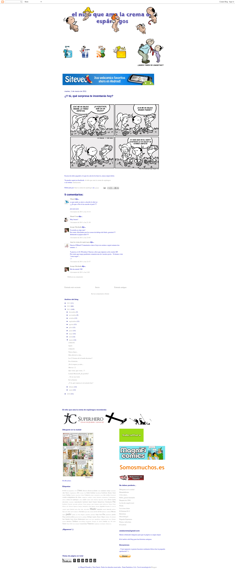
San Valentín (66, 519)
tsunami (77, 524)
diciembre (72, 312)
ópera (63, 514)
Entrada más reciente (73, 287)
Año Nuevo (65, 493)
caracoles (77, 495)
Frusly (121, 506)
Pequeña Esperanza (125, 519)
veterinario (102, 524)
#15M (64, 491)
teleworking (82, 521)
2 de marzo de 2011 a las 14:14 (80, 212)
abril (70, 337)
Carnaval (87, 495)
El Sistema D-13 (124, 511)
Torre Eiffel (70, 524)
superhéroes (97, 519)
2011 (69, 309)
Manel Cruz (74, 216)
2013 (69, 303)
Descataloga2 (123, 516)
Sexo (71, 519)
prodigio (85, 517)
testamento (88, 521)
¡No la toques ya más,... (76, 364)
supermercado (104, 519)
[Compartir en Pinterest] (118, 188)
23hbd (79, 490)
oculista (108, 511)
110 (75, 491)
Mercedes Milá (66, 511)
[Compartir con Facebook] (115, 188)
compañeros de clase (74, 497)
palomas (93, 514)
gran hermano (95, 504)
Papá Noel (99, 514)
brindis (64, 495)
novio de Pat (97, 511)
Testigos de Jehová (97, 521)
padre (68, 514)
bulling (68, 495)
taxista (64, 521)
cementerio (97, 495)
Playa (64, 517)
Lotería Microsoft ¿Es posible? (78, 373)
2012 (69, 306)
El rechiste (122, 524)
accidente (94, 491)
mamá (104, 509)
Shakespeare (81, 519)
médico (114, 509)
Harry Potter (112, 504)
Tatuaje (114, 519)
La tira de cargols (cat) (126, 503)
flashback (64, 504)
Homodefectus (124, 492)
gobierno (80, 504)
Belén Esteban (91, 493)
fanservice (101, 502)
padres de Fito (76, 514)
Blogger (153, 567)
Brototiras (122, 514)
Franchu (70, 504)
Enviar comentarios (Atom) (100, 294)
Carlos (82, 495)
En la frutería (72, 380)
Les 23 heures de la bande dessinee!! (80, 358)
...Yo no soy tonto (74, 377)
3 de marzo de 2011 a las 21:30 (80, 222)
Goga (84, 504)
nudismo (104, 511)
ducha (114, 499)
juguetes (102, 506)
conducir (90, 497)
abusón (90, 491)
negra (85, 511)
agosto (71, 324)
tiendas (105, 521)
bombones (104, 493)
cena (101, 495)
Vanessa (90, 523)
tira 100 (110, 521)
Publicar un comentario (75, 277)
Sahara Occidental (111, 517)
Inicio (97, 287)
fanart (90, 502)
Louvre (72, 509)
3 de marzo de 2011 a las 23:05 (80, 237)
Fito (114, 501)
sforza (75, 519)
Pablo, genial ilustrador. (127, 497)
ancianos (113, 491)
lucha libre (77, 509)
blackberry (98, 493)
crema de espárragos (72, 499)
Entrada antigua (120, 287)
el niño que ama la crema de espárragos (98, 180)
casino (92, 495)
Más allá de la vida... (75, 355)
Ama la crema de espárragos (80, 242)
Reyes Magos (101, 517)
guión (101, 504)
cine (104, 495)
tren (74, 524)
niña (88, 511)
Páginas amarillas (85, 514)
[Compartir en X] (113, 188)
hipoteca (76, 506)
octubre (71, 318)
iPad (90, 506)
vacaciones (83, 524)
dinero (105, 499)
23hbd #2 (71, 342)
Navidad (81, 511)
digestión (101, 499)
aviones (82, 493)
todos (114, 521)
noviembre (72, 315)
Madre (93, 509)
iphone (93, 506)
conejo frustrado (97, 497)
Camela (73, 495)
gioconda (75, 504)
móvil (72, 511)
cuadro (85, 499)
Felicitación (108, 502)
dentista (96, 499)
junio (71, 330)
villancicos (108, 524)
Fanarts (95, 502)
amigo (109, 491)
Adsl (99, 491)
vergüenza (96, 524)
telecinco (69, 521)
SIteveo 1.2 (72, 367)
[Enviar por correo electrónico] (108, 188)
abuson (85, 491)
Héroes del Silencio (67, 506)
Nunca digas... (73, 352)
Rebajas (89, 517)
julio (71, 327)
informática (85, 506)
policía (68, 517)
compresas (84, 497)
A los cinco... (123, 495)
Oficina (113, 511)
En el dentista (72, 361)
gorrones (89, 504)
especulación (78, 502)
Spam (87, 519)
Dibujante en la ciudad (126, 489)
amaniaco (103, 491)
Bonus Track (112, 493)
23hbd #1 (71, 349)
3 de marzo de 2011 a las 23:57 (80, 261)
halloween (105, 504)
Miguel (72, 199)
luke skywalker (85, 509)
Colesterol (113, 495)
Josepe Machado (76, 227)
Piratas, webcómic (125, 522)
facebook (85, 502)
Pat (104, 514)
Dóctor (110, 499)
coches (108, 495)
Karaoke (107, 506)
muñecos (76, 511)
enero (71, 390)
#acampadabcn (70, 491)
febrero (71, 387)
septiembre (73, 321)
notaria (92, 511)
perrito (114, 514)
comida (64, 497)
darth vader (90, 499)
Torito (64, 524)
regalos (94, 517)
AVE (78, 493)
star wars (91, 519)
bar (85, 493)
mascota (109, 509)
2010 (69, 394)
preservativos (78, 517)
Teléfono (75, 521)
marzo (71, 340)
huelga (80, 506)
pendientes (108, 514)
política (72, 517)
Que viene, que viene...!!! (76, 370)
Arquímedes (73, 493)
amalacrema (77, 182)
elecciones (65, 502)
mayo (71, 334)
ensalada (71, 502)
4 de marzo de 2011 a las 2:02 (80, 272)
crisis (80, 499)
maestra (99, 509)
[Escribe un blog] (111, 188)
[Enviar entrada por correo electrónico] (104, 188)
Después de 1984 (125, 500)
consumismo (105, 497)
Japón (70, 346)
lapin (68, 509)
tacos (110, 519)
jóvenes (98, 506)
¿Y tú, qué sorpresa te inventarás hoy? (80, 383)
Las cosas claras (124, 508)
